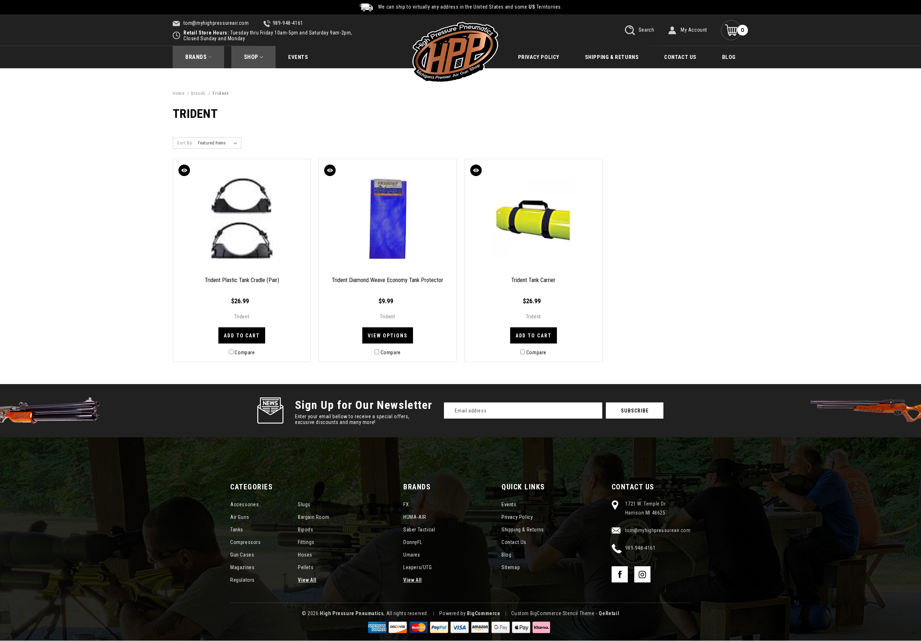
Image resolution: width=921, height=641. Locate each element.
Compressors (245, 542)
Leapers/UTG (417, 567)
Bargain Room (313, 517)
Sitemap (511, 567)
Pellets (305, 567)
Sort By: (185, 143)
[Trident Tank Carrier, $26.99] (533, 218)
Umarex (411, 555)
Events (298, 57)
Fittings (306, 542)
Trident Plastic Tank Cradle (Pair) (242, 280)
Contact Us (680, 57)
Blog (729, 57)
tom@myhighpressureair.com (215, 23)
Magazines (242, 567)
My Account (694, 30)
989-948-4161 (288, 23)
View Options (388, 335)
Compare (245, 352)
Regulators (242, 580)
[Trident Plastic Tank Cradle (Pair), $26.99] (241, 218)
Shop (251, 57)
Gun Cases (242, 555)
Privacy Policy (538, 57)
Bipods (305, 529)
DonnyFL (412, 542)
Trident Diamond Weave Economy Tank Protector (387, 280)
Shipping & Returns (612, 57)
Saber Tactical (419, 529)
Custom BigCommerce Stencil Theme (552, 613)
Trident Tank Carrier (533, 280)
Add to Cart (242, 335)
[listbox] (218, 143)
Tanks (236, 529)
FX (406, 504)
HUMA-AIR (414, 517)
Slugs (304, 504)
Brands (196, 57)
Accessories (244, 504)
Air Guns (239, 517)
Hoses (305, 555)
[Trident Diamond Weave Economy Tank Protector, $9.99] (387, 218)
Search (645, 30)
